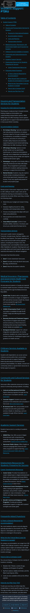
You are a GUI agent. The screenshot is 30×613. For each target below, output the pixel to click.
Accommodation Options (15, 36)
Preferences (24, 608)
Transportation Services (15, 41)
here (21, 327)
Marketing (15, 610)
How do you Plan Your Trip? (16, 91)
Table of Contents (8, 18)
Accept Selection (15, 605)
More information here (16, 404)
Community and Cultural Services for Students (15, 378)
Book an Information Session (10, 4)
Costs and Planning (13, 39)
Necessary (7, 608)
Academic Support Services (13, 59)
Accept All (5, 605)
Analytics (15, 608)
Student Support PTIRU (10, 22)
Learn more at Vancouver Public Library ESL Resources (15, 451)
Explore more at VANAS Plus (19, 441)
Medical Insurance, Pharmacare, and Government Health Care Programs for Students (17, 47)
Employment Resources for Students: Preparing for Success (14, 464)
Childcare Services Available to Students (17, 52)
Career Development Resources (17, 67)
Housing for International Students (18, 33)
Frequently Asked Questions (14, 70)
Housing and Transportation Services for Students (13, 102)
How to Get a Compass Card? (16, 88)
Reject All (24, 605)
